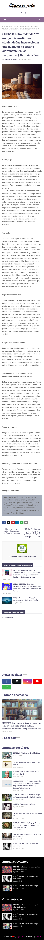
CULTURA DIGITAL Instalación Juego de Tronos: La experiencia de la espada (27, 796)
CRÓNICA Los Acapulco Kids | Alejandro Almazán (27, 814)
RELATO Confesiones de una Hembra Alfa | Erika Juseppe (26, 868)
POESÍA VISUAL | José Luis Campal (25, 886)
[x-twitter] (22, 13)
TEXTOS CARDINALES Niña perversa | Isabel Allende (27, 835)
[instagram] (25, 13)
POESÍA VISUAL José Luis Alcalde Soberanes (25, 845)
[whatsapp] (6, 687)
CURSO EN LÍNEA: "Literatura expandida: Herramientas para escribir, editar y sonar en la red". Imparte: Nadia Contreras (27, 587)
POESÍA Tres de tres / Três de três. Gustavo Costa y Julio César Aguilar (25, 599)
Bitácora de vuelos (11, 59)
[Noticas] (22, 709)
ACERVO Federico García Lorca (24, 804)
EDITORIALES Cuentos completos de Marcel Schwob (26, 773)
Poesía (9, 26)
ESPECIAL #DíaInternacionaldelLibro (26, 753)
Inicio (4, 26)
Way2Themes (20, 937)
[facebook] (18, 13)
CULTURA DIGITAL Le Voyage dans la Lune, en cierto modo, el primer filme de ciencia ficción (26, 825)
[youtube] (37, 681)
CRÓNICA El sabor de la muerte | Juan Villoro (26, 763)
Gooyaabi (38, 937)
